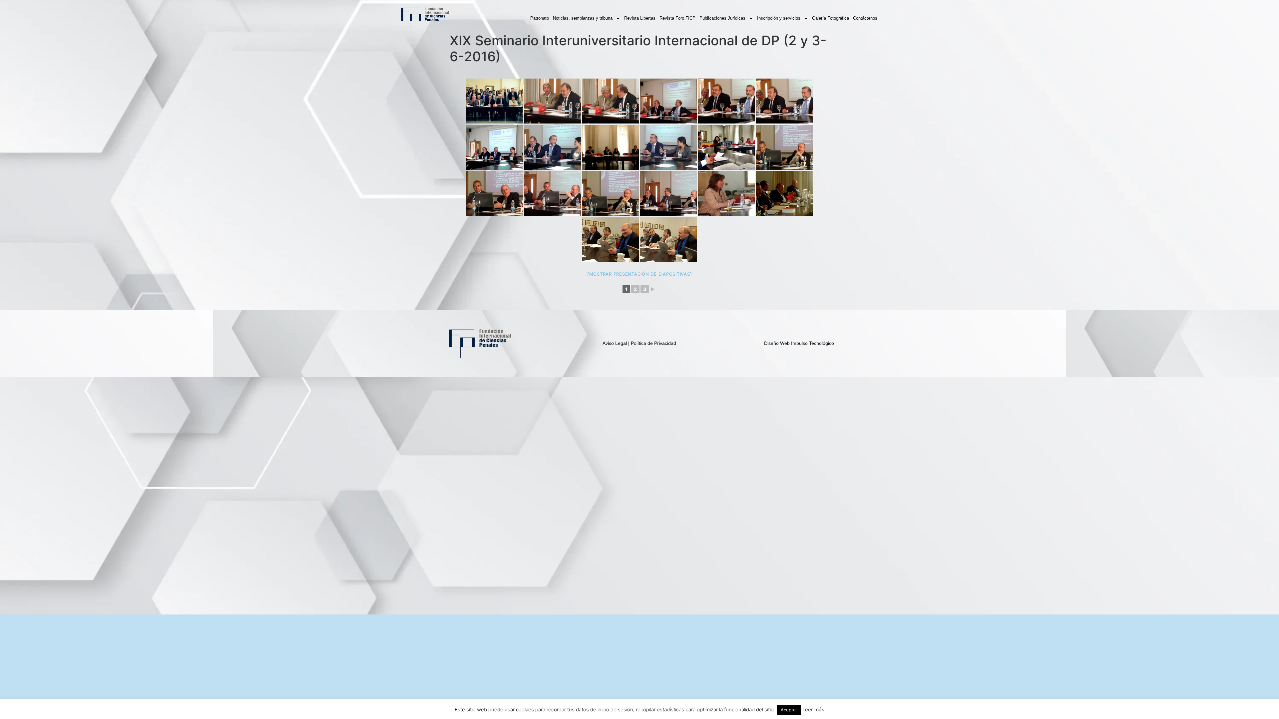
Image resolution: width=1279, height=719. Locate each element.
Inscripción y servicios (778, 18)
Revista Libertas (639, 18)
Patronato (539, 18)
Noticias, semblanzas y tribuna (583, 18)
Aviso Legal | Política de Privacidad (639, 343)
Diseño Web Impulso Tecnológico (799, 343)
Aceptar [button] (789, 709)
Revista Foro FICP (677, 18)
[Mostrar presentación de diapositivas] (639, 274)
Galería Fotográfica (830, 18)
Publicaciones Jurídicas (722, 18)
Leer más (813, 709)
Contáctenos (865, 18)
